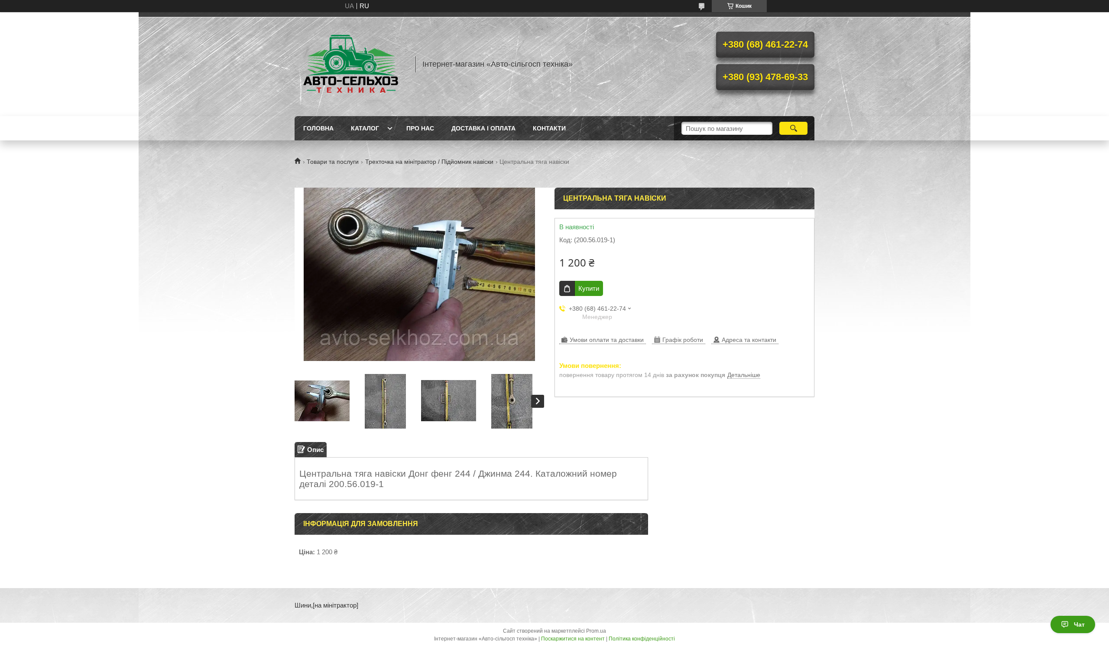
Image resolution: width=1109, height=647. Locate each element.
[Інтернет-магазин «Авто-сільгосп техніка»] (351, 64)
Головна (318, 128)
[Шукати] (793, 128)
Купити (588, 288)
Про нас (420, 128)
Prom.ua (596, 631)
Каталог (365, 128)
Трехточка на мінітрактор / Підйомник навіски (429, 161)
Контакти (549, 128)
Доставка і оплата (483, 128)
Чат (1079, 624)
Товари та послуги (333, 161)
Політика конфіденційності (642, 639)
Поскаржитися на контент (573, 639)
